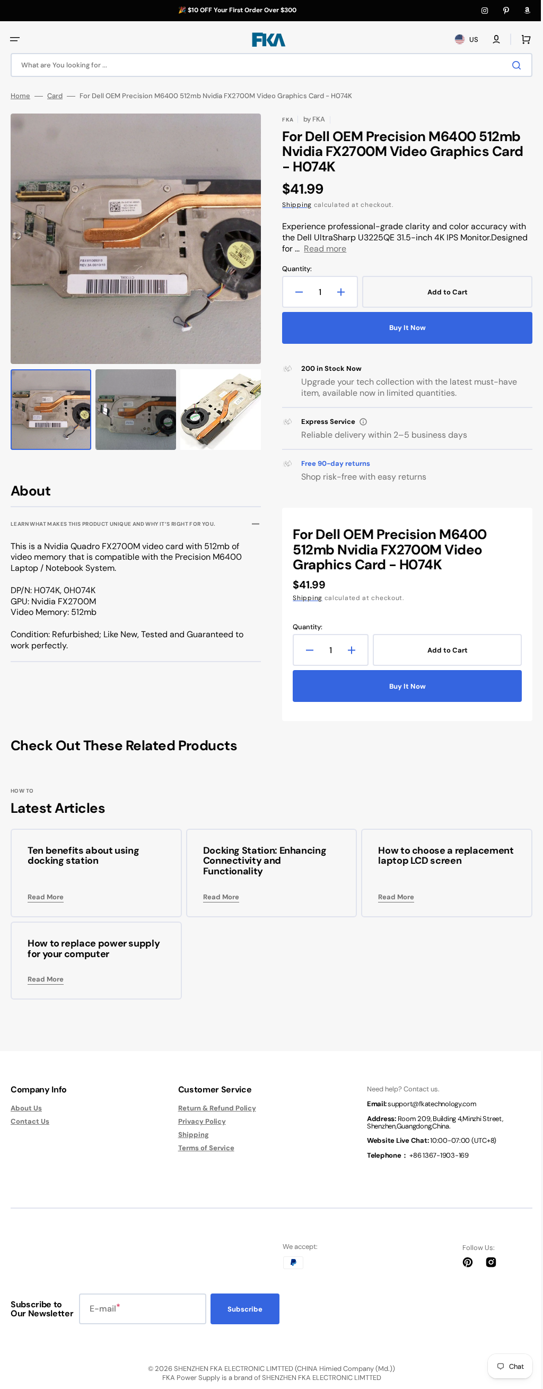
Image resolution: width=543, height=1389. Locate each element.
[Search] (510, 65)
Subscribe (244, 1309)
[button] (15, 39)
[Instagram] (485, 11)
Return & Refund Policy (213, 1108)
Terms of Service (202, 1147)
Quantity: (293, 269)
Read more (321, 248)
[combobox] (267, 65)
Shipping (293, 205)
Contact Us (30, 1121)
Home (20, 96)
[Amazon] (527, 11)
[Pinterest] (506, 11)
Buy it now (401, 327)
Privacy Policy (198, 1121)
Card (55, 96)
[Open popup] (359, 421)
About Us (26, 1108)
